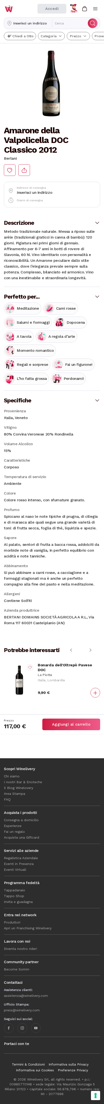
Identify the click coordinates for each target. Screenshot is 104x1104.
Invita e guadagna (18, 902)
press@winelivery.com (22, 1010)
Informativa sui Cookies (35, 1070)
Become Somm (16, 969)
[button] (28, 23)
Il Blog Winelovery (18, 788)
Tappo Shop (14, 896)
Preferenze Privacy (73, 1070)
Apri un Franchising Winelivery (28, 928)
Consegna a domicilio (21, 820)
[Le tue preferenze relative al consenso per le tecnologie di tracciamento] (95, 1095)
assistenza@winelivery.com (26, 996)
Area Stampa (14, 794)
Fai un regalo (14, 832)
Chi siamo (12, 776)
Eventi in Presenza (19, 864)
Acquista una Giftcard (21, 837)
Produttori (12, 922)
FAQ (7, 799)
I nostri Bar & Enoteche (23, 782)
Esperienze (13, 826)
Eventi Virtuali (15, 869)
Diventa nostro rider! (20, 949)
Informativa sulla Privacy (69, 1064)
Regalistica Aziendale (21, 858)
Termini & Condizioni (28, 1064)
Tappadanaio (14, 890)
